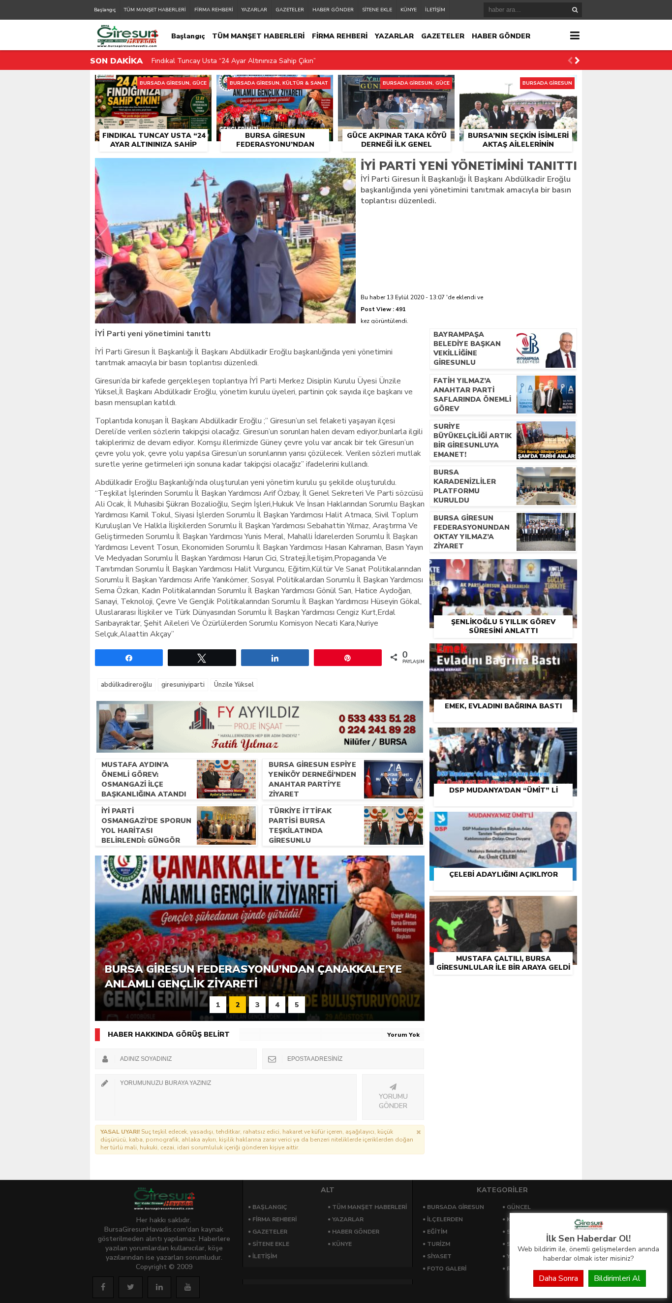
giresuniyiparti (183, 684)
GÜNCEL (519, 1207)
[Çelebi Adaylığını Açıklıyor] (503, 823)
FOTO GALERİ (446, 1268)
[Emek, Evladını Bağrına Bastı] (503, 654)
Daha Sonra (558, 1278)
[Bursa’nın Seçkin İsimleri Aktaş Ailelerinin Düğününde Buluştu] (518, 86)
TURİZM (438, 1244)
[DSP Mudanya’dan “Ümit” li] (503, 739)
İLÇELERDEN (445, 1219)
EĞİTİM (437, 1232)
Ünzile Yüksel (234, 684)
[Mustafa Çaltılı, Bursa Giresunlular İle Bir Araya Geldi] (503, 907)
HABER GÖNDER (333, 9)
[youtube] (188, 1287)
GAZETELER (289, 9)
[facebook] (103, 1287)
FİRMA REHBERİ (213, 9)
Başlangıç (105, 9)
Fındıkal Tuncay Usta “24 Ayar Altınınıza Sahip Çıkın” (234, 60)
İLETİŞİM (435, 9)
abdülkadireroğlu (126, 684)
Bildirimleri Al (617, 1278)
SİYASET (439, 1256)
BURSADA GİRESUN (455, 1207)
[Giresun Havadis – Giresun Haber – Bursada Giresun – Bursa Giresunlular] (588, 1227)
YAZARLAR (254, 9)
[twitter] (131, 1287)
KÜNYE (408, 9)
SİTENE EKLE (377, 9)
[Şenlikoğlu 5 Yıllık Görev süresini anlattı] (503, 570)
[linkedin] (159, 1287)
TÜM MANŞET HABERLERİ (155, 9)
